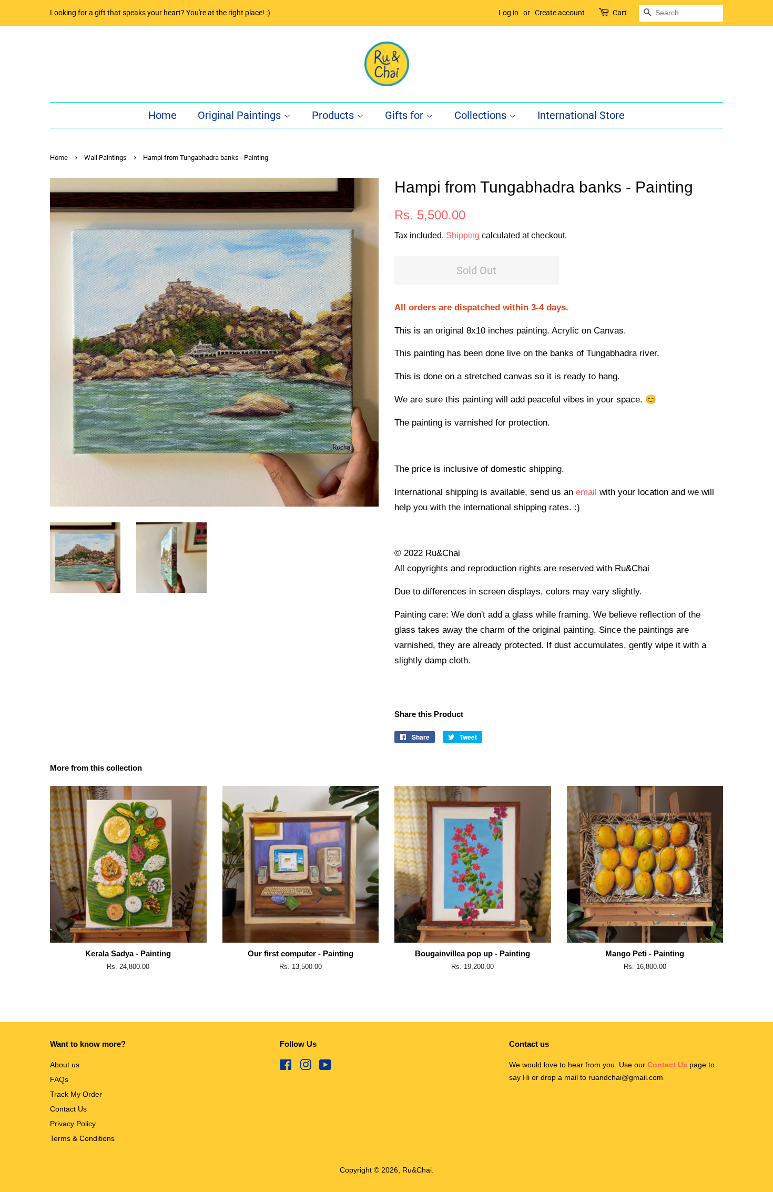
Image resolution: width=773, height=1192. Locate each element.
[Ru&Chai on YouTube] (325, 1067)
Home (162, 115)
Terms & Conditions (82, 1138)
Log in (508, 12)
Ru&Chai (417, 1170)
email (586, 492)
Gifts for (405, 115)
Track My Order (76, 1094)
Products (334, 115)
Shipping (463, 235)
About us (64, 1064)
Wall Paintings (105, 157)
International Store (581, 115)
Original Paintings (240, 115)
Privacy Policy (73, 1123)
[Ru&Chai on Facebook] (286, 1067)
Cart (620, 12)
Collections (481, 115)
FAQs (59, 1079)
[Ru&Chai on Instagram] (305, 1067)
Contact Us (68, 1109)
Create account (560, 12)
